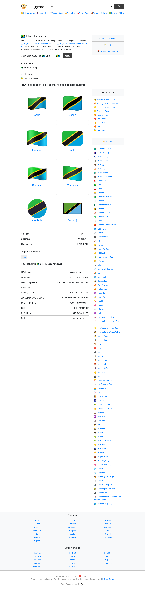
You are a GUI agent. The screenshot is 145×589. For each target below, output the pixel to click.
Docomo (72, 537)
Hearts (99, 304)
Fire (97, 126)
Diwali (98, 220)
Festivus (99, 252)
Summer (99, 452)
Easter (98, 232)
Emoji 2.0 (72, 553)
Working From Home (104, 488)
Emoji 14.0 (72, 563)
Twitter (72, 149)
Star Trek (100, 444)
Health (98, 301)
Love (98, 348)
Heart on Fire (101, 114)
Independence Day (104, 317)
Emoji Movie (101, 236)
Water (98, 468)
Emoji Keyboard (107, 38)
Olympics (100, 388)
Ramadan (100, 416)
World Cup (100, 492)
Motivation (100, 372)
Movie (98, 376)
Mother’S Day (101, 368)
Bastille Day (101, 156)
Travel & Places (83, 13)
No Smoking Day (103, 384)
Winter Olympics (103, 484)
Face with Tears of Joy (105, 99)
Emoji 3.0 (107, 553)
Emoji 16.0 (72, 566)
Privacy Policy (108, 579)
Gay (97, 272)
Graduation (100, 280)
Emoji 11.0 (108, 556)
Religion (99, 420)
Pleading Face (101, 111)
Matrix (98, 356)
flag (24, 257)
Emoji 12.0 (37, 560)
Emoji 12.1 (72, 560)
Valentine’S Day (102, 464)
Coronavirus (101, 216)
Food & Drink (70, 13)
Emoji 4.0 (37, 556)
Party (98, 392)
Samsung (37, 185)
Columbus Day (102, 212)
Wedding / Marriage (104, 476)
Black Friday (101, 172)
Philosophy (100, 396)
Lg (37, 534)
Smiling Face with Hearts (106, 103)
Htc (108, 530)
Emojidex (72, 530)
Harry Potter (101, 297)
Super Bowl (101, 456)
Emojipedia (37, 540)
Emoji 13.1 (37, 563)
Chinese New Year (104, 196)
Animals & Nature (56, 13)
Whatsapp (72, 185)
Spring (98, 436)
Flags (121, 13)
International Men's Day (106, 327)
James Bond (101, 336)
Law (97, 344)
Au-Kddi (37, 537)
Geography (100, 276)
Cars (98, 188)
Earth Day (100, 228)
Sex (97, 424)
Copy (67, 55)
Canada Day (101, 180)
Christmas (100, 200)
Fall (97, 240)
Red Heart (100, 118)
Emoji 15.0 (108, 563)
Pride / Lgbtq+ (102, 404)
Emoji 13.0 (108, 560)
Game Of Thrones (103, 268)
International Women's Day (107, 331)
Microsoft (107, 523)
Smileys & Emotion (28, 13)
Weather (99, 472)
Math (98, 352)
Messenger (72, 527)
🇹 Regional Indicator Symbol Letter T (37, 43)
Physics (99, 400)
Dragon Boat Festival (105, 224)
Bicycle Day (101, 160)
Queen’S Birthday (103, 408)
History (99, 309)
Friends (99, 260)
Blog (108, 44)
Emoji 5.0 (72, 556)
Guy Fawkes (101, 285)
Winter (98, 480)
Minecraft (100, 364)
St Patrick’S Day (103, 440)
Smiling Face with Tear (105, 107)
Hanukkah (100, 292)
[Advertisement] (72, 25)
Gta (97, 264)
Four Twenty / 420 (103, 256)
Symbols (113, 13)
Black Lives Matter (103, 176)
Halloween (100, 288)
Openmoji (72, 220)
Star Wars (100, 448)
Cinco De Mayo (102, 204)
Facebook (37, 149)
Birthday (99, 168)
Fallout (98, 244)
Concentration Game (108, 51)
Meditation (100, 360)
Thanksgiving (101, 460)
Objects (104, 13)
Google (72, 114)
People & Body (42, 13)
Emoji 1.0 (37, 553)
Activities (95, 13)
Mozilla (72, 534)
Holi (97, 313)
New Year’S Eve (103, 380)
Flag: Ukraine (101, 130)
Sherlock (99, 428)
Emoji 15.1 (37, 566)
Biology (99, 164)
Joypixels (37, 220)
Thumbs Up (100, 122)
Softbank (108, 534)
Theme (108, 141)
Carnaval (100, 184)
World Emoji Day (103, 503)
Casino (99, 192)
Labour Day (101, 340)
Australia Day (101, 152)
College (99, 208)
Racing (99, 412)
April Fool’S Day (103, 148)
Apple (37, 114)
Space (98, 432)
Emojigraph (36, 6)
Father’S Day (101, 248)
